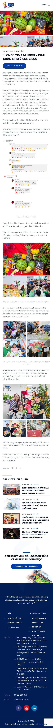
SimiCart (36, 627)
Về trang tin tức (14, 66)
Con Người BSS (15, 623)
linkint (34, 708)
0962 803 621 (21, 694)
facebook (19, 708)
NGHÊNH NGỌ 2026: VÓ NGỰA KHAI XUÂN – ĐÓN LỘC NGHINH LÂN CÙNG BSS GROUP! (35, 520)
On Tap (35, 635)
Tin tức (19, 51)
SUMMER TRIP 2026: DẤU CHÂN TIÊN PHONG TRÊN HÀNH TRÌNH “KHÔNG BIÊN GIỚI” (35, 491)
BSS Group (42, 723)
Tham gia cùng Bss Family (26, 566)
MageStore (37, 623)
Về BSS (11, 614)
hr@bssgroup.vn (21, 699)
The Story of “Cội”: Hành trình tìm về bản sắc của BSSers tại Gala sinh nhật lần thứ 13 (35, 535)
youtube (26, 708)
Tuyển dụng (13, 627)
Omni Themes (38, 631)
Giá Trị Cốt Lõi (15, 618)
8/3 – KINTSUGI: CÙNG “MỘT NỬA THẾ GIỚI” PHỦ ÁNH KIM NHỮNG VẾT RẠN (34, 505)
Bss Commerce (39, 618)
